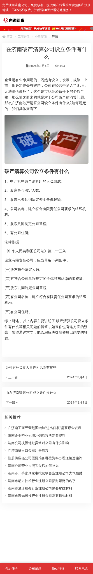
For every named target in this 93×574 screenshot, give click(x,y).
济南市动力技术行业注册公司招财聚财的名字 (42, 480)
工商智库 (24, 36)
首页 (9, 36)
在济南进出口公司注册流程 (28, 450)
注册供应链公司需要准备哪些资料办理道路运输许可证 (48, 457)
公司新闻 (41, 36)
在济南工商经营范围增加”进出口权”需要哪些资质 (44, 427)
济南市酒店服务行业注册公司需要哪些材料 (40, 488)
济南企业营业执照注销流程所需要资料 (36, 435)
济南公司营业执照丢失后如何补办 (33, 465)
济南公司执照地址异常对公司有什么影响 (38, 442)
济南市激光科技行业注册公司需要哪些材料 (40, 495)
